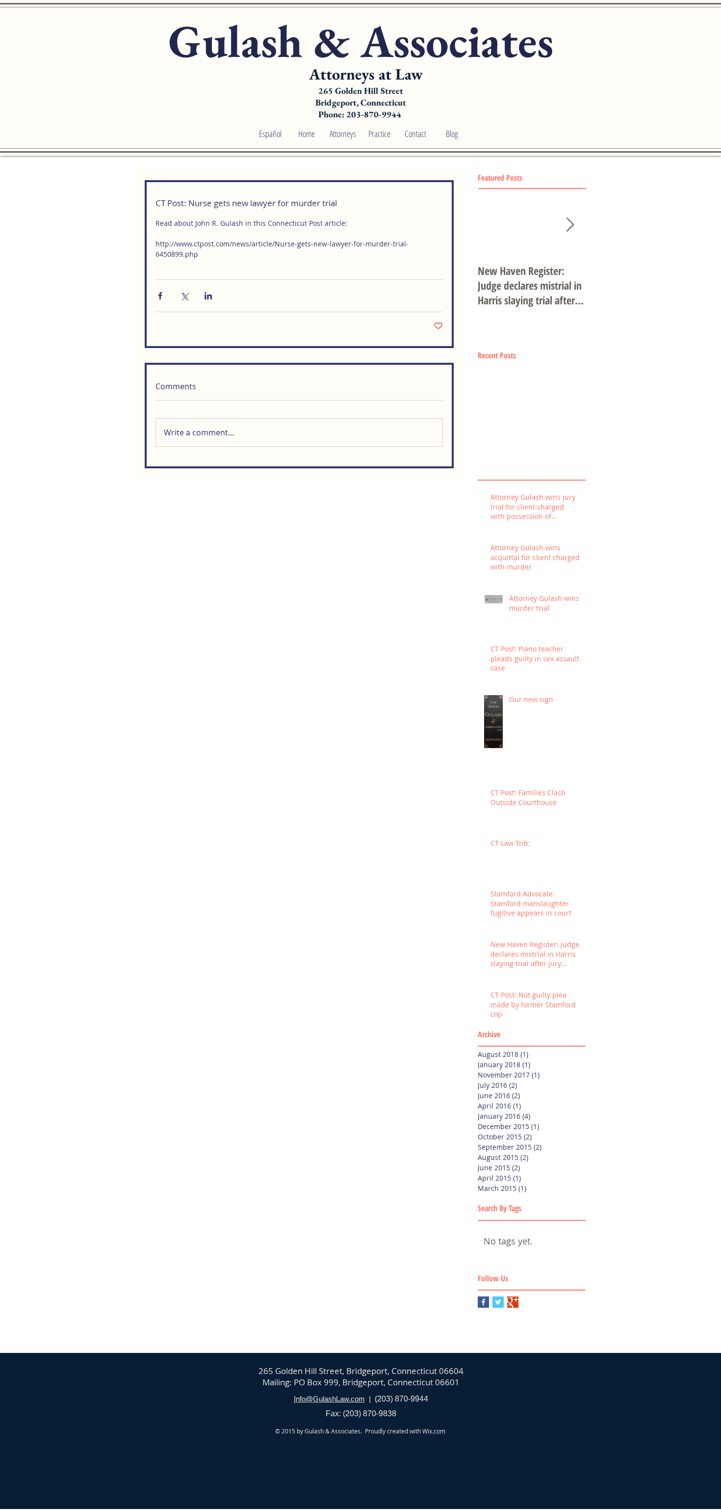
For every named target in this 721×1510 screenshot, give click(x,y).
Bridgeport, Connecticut (360, 102)
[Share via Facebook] (160, 295)
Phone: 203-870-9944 (360, 114)
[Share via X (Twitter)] (184, 295)
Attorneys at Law (366, 74)
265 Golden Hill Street (360, 90)
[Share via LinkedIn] (208, 295)
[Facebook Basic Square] (483, 1302)
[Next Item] (570, 225)
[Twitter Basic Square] (498, 1302)
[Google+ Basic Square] (512, 1302)
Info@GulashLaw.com (329, 1399)
